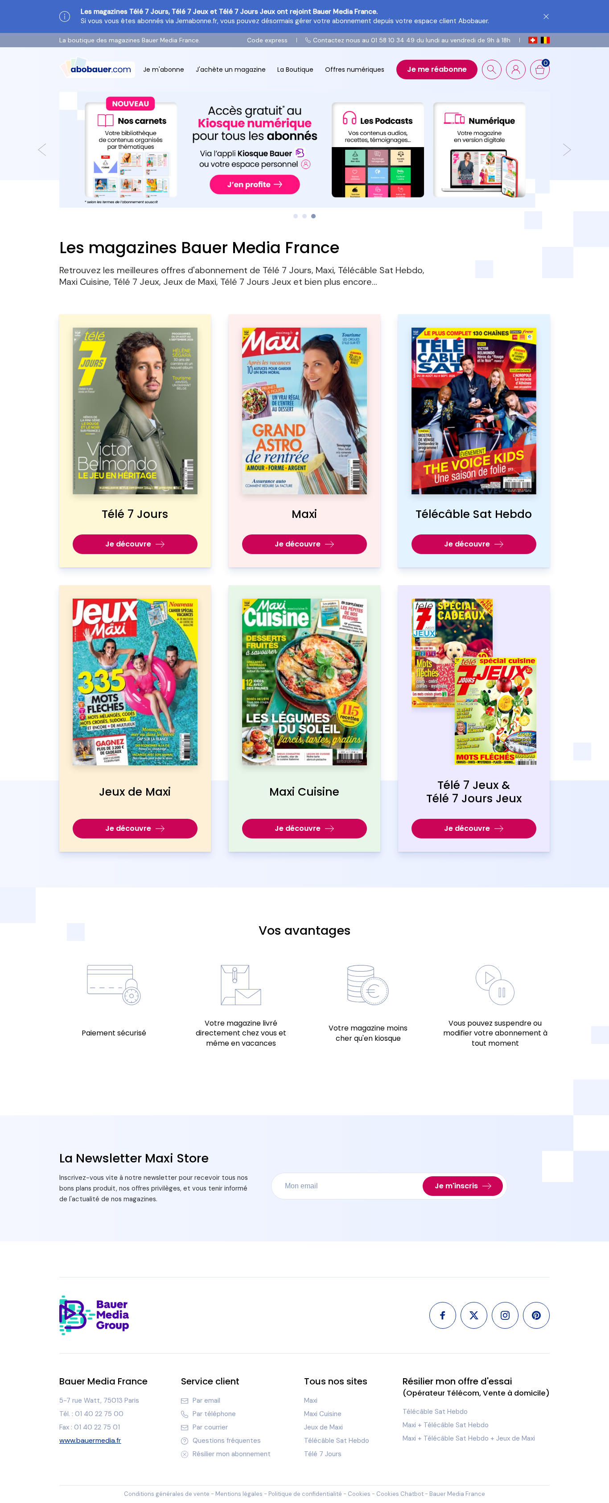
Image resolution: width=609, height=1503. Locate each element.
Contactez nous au (411, 40)
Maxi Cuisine (323, 1413)
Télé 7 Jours (323, 1454)
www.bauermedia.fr (90, 1440)
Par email (206, 1400)
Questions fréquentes (227, 1440)
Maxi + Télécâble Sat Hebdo (446, 1425)
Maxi (310, 1400)
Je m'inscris (456, 1186)
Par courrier (210, 1427)
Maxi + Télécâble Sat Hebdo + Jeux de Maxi (469, 1438)
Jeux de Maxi (323, 1427)
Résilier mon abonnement (232, 1454)
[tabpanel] (304, 150)
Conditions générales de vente (167, 1494)
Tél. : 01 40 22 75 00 (91, 1413)
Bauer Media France (457, 1494)
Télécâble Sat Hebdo (336, 1440)
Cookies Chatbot (400, 1494)
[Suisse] (532, 40)
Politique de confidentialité (305, 1494)
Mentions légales (239, 1494)
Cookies (359, 1494)
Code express (267, 40)
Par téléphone (214, 1413)
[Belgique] (545, 40)
